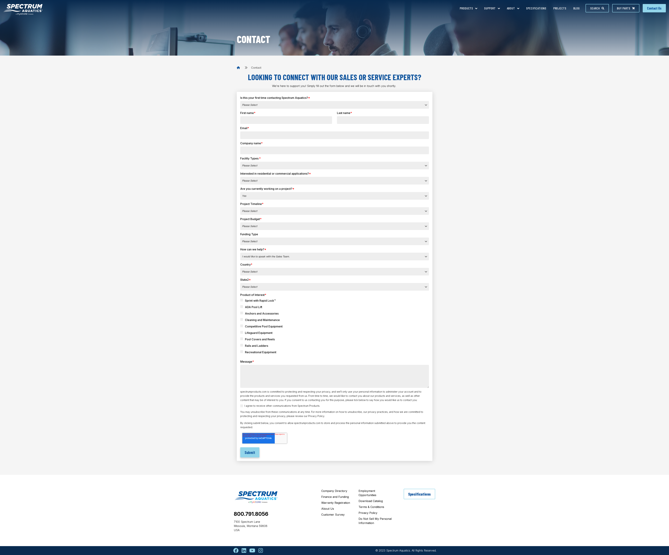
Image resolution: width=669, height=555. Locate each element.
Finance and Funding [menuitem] (335, 497)
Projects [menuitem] (559, 8)
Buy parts (623, 8)
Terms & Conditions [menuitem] (371, 507)
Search (595, 8)
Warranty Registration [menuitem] (335, 502)
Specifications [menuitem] (536, 8)
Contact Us (654, 8)
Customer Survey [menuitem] (333, 514)
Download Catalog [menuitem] (371, 501)
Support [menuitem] (489, 8)
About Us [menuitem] (327, 508)
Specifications (419, 494)
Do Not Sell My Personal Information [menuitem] (375, 521)
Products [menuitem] (466, 8)
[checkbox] (334, 327)
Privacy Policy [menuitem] (368, 513)
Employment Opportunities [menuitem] (367, 493)
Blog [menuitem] (576, 8)
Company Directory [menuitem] (334, 491)
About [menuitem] (511, 8)
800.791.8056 (251, 514)
